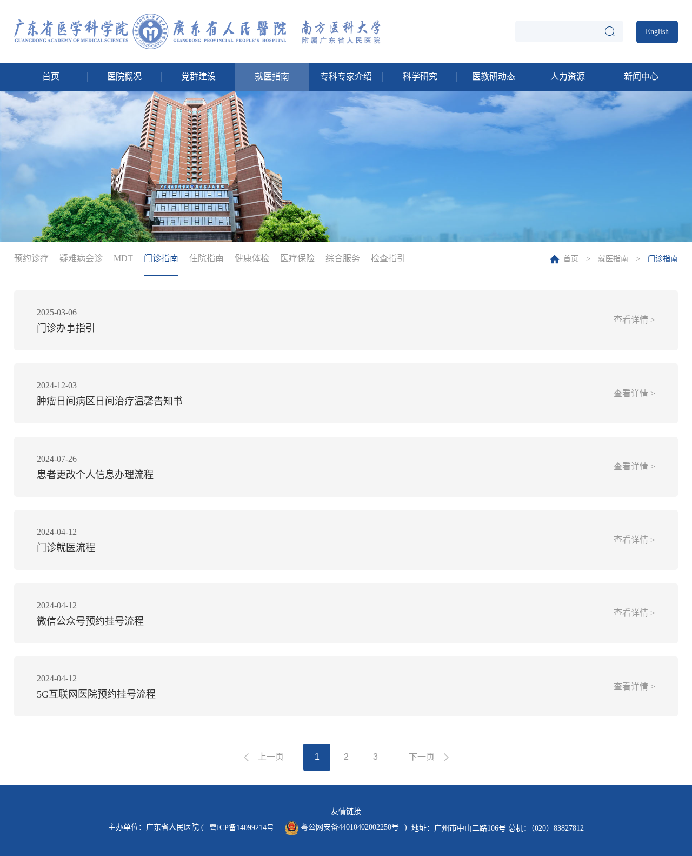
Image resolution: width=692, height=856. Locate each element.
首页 (50, 76)
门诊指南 (161, 258)
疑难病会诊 (81, 258)
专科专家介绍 (346, 76)
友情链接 (346, 811)
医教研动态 (493, 76)
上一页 (271, 756)
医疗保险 (297, 258)
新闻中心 (641, 76)
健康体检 (252, 258)
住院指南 (206, 258)
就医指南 (272, 76)
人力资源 (567, 76)
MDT (123, 258)
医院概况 (124, 76)
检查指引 (388, 258)
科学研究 (420, 76)
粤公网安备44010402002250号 (348, 827)
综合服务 (342, 258)
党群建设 (198, 76)
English (657, 32)
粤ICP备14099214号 (241, 828)
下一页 (422, 756)
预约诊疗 (31, 258)
